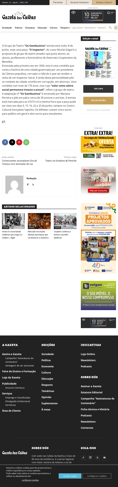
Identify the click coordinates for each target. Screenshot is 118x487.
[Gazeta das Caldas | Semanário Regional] (31, 15)
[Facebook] (5, 142)
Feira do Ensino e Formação (19, 371)
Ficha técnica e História (95, 409)
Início (6, 36)
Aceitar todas (70, 476)
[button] (110, 28)
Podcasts (86, 366)
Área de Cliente (11, 410)
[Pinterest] (19, 142)
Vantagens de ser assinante (19, 365)
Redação (31, 178)
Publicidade (9, 383)
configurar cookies (30, 480)
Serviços (7, 393)
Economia (47, 366)
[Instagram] (90, 457)
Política (46, 360)
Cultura (5, 228)
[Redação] (14, 185)
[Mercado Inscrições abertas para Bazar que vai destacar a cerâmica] (39, 221)
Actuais (14, 36)
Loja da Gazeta (11, 377)
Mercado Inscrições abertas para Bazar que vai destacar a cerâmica (38, 234)
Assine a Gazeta (12, 354)
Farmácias (10, 404)
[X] (12, 142)
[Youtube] (104, 457)
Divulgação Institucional (17, 401)
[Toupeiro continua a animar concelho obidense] (65, 221)
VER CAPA (98, 88)
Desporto (47, 385)
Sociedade (47, 354)
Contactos (87, 427)
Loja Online (88, 354)
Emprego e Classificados (17, 397)
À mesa (45, 409)
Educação (47, 378)
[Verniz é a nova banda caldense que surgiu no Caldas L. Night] (13, 221)
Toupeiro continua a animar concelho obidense (62, 234)
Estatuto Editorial (91, 392)
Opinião (46, 397)
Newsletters (88, 360)
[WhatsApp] (26, 142)
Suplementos (49, 403)
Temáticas (47, 391)
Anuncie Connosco (14, 387)
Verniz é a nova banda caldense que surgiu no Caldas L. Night (12, 234)
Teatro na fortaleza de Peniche (61, 160)
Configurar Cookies (97, 476)
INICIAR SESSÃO (98, 100)
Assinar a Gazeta (91, 386)
